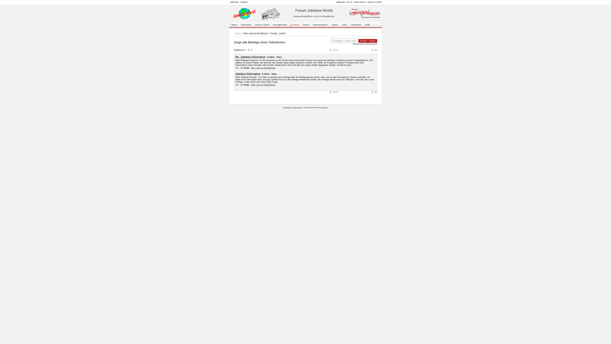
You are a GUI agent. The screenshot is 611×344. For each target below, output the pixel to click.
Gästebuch (356, 25)
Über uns (234, 2)
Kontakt (244, 2)
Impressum (287, 107)
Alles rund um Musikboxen (255, 33)
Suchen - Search (278, 33)
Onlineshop (246, 25)
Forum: (238, 33)
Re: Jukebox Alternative (250, 56)
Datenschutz (297, 107)
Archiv (306, 25)
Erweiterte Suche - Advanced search (365, 44)
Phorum (325, 107)
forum (309, 107)
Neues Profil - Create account (368, 2)
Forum (296, 25)
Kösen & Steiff (262, 25)
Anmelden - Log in (344, 2)
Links (344, 25)
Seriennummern (320, 25)
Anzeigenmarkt (280, 25)
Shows (335, 25)
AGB (367, 25)
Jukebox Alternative (247, 73)
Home (234, 25)
